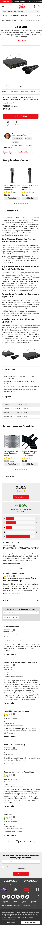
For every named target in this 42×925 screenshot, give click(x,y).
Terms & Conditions (14, 902)
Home (4, 20)
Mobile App (37, 892)
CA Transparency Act (7, 906)
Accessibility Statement (34, 902)
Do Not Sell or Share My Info (17, 906)
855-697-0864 (17, 145)
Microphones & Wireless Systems (26, 20)
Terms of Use (29, 917)
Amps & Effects (14, 15)
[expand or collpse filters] (37, 600)
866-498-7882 (11, 881)
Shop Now (21, 40)
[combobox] (11, 617)
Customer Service (15, 892)
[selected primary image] (21, 64)
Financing (26, 892)
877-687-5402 (31, 881)
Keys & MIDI (25, 15)
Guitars (4, 15)
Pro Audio (10, 20)
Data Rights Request (26, 906)
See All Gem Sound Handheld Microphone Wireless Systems (18, 153)
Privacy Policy (20, 912)
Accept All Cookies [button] (30, 922)
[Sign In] (34, 6)
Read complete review (11, 563)
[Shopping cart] (39, 6)
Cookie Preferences (8, 919)
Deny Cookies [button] (11, 922)
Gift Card (4, 892)
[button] (21, 211)
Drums (33, 15)
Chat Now (28, 145)
